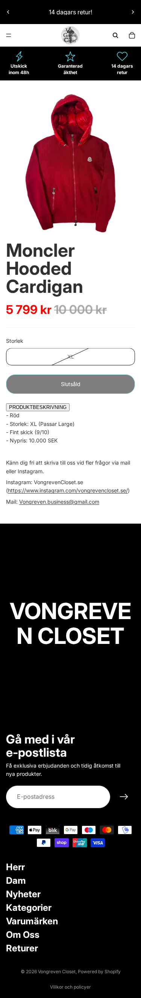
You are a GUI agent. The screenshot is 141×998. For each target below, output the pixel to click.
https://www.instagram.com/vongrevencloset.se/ (68, 490)
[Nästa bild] (132, 12)
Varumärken (32, 921)
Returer (22, 948)
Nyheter (23, 894)
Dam (16, 880)
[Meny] (8, 35)
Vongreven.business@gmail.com (59, 501)
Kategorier (29, 907)
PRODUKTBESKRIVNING (38, 407)
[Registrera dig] (124, 797)
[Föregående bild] (8, 12)
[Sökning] (115, 35)
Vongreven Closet (57, 971)
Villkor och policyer (70, 987)
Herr (15, 867)
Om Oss (22, 934)
